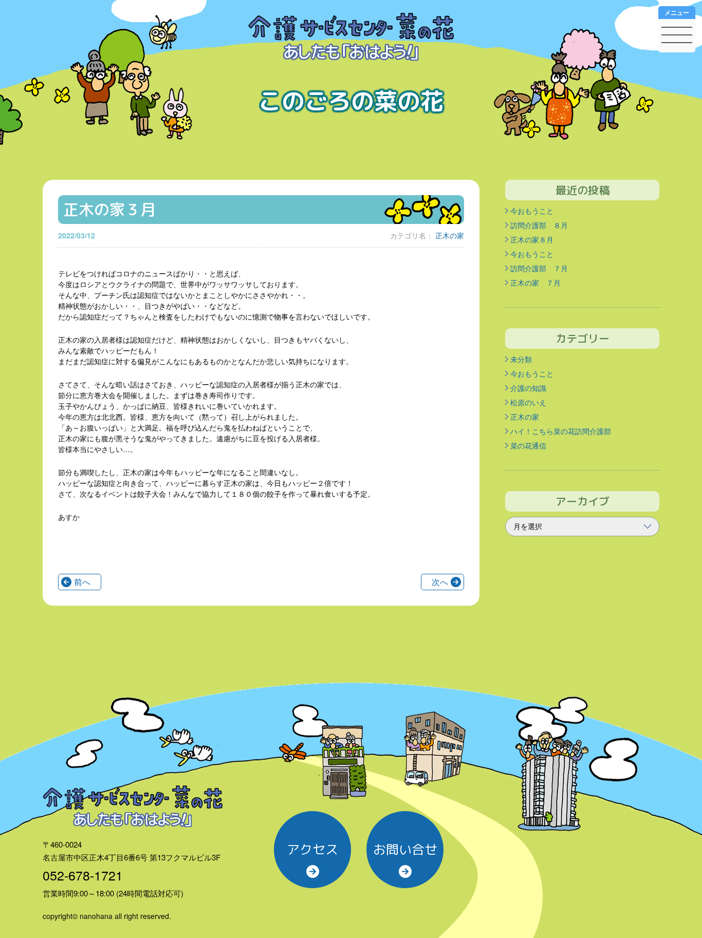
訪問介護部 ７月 (539, 268)
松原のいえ (528, 402)
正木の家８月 (531, 239)
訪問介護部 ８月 (539, 225)
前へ (82, 582)
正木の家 (449, 235)
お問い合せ (405, 849)
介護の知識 (528, 388)
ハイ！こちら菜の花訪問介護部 (560, 431)
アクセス (312, 849)
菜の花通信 (528, 445)
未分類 (521, 359)
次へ (440, 582)
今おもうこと (531, 210)
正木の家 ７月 (535, 282)
